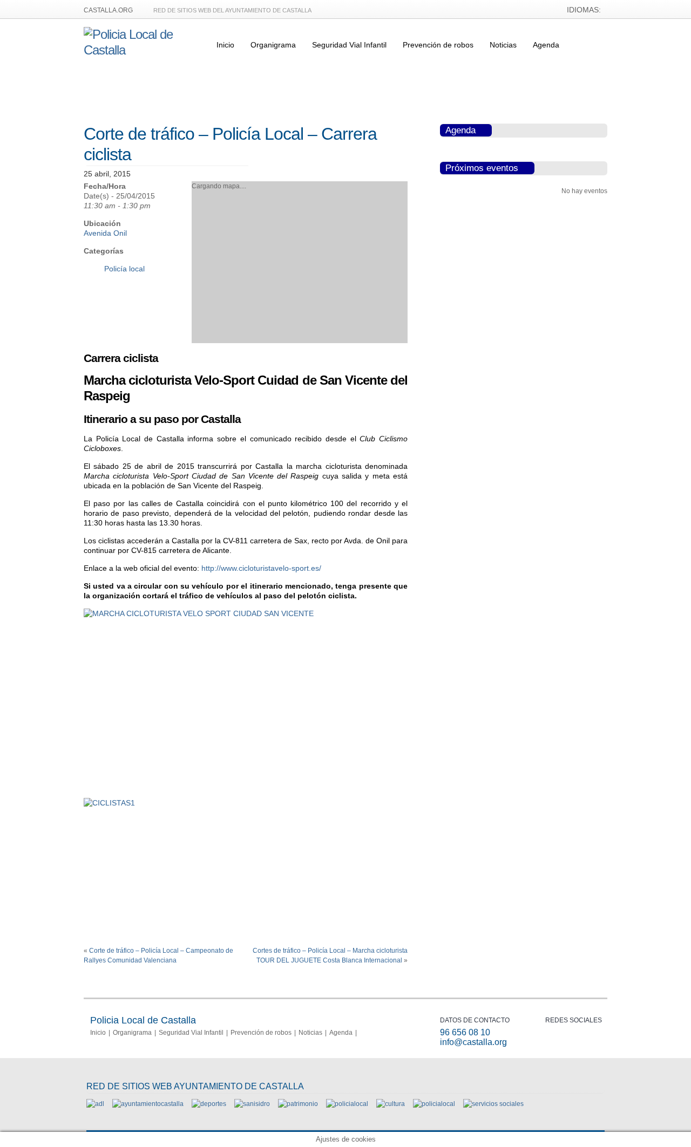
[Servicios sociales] (493, 1104)
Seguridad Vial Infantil (349, 44)
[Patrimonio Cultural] (298, 1104)
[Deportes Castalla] (209, 1104)
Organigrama (273, 44)
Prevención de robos (438, 44)
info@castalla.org (473, 1042)
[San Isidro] (252, 1104)
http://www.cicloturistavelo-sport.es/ (261, 568)
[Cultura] (390, 1104)
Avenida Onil (105, 233)
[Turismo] (434, 1104)
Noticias (503, 44)
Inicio (225, 44)
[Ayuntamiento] (148, 1104)
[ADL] (95, 1104)
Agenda (546, 44)
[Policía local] (347, 1104)
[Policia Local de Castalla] (143, 50)
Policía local (124, 268)
